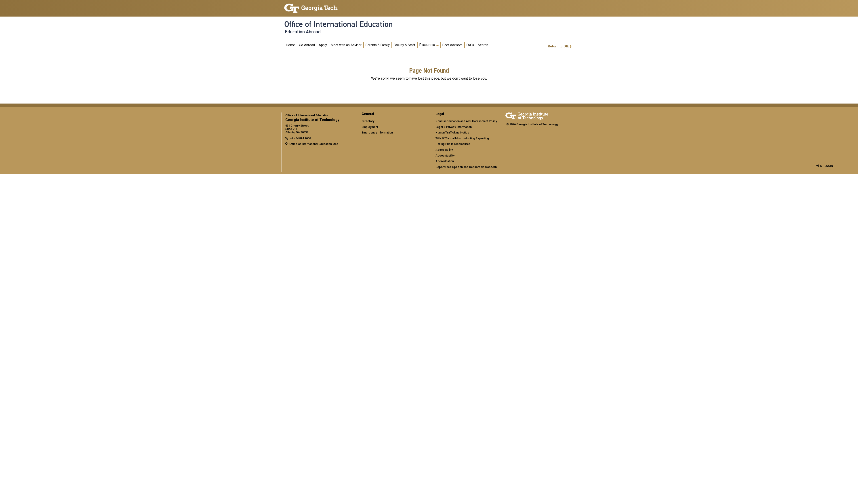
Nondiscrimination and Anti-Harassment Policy (466, 121)
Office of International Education (338, 24)
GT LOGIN (826, 165)
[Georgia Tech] (526, 115)
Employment (370, 127)
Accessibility (444, 149)
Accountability (444, 155)
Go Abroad (307, 45)
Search (483, 45)
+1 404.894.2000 (300, 138)
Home (290, 45)
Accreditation (444, 161)
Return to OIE (558, 46)
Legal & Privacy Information (453, 127)
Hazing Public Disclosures (452, 144)
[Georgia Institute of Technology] (311, 6)
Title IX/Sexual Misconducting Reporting (462, 138)
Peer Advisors (452, 45)
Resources (427, 45)
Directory (368, 121)
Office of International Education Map (313, 144)
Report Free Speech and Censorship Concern (466, 167)
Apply (323, 45)
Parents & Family (378, 45)
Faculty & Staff (404, 45)
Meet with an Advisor (346, 45)
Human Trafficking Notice (452, 132)
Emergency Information (377, 132)
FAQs (470, 45)
